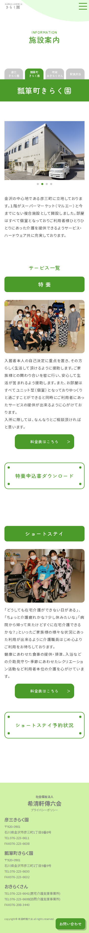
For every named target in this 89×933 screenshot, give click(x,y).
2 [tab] (42, 184)
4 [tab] (51, 184)
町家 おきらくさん (55, 74)
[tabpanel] (44, 150)
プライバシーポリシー (44, 810)
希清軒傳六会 (44, 800)
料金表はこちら (44, 441)
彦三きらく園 (13, 74)
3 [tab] (47, 184)
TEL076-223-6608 (16, 899)
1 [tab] (38, 184)
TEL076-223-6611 (16, 837)
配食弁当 (75, 74)
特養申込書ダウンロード (44, 475)
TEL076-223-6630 (16, 871)
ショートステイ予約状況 (44, 725)
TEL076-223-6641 (16, 893)
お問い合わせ (70, 923)
